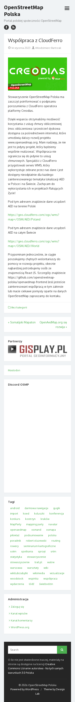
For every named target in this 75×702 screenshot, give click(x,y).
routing (55, 540)
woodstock (16, 578)
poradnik (15, 540)
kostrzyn (30, 518)
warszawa (16, 567)
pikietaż (14, 535)
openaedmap (18, 529)
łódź (31, 583)
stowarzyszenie (36, 556)
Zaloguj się (17, 606)
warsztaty (33, 567)
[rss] (13, 27)
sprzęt (42, 551)
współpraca (50, 578)
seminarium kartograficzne (40, 546)
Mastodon (14, 370)
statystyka (16, 556)
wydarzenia (17, 583)
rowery (14, 546)
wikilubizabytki (19, 573)
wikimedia (39, 573)
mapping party (34, 524)
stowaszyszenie (20, 562)
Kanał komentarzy (21, 620)
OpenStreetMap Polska (23, 10)
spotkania (27, 551)
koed (26, 513)
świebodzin (46, 583)
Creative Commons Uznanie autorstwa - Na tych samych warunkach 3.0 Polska (35, 668)
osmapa (51, 529)
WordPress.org (20, 627)
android (15, 508)
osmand (36, 529)
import (14, 513)
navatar (52, 524)
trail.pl (38, 562)
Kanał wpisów (19, 613)
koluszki (39, 513)
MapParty (15, 524)
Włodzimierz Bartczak (48, 47)
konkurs (15, 518)
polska (52, 535)
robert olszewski (36, 540)
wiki (46, 567)
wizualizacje (57, 573)
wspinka (33, 578)
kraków (45, 518)
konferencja (56, 513)
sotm (13, 551)
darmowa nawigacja (36, 508)
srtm (53, 551)
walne (51, 562)
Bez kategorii (19, 307)
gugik (56, 508)
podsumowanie (33, 535)
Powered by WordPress (24, 689)
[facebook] (6, 27)
